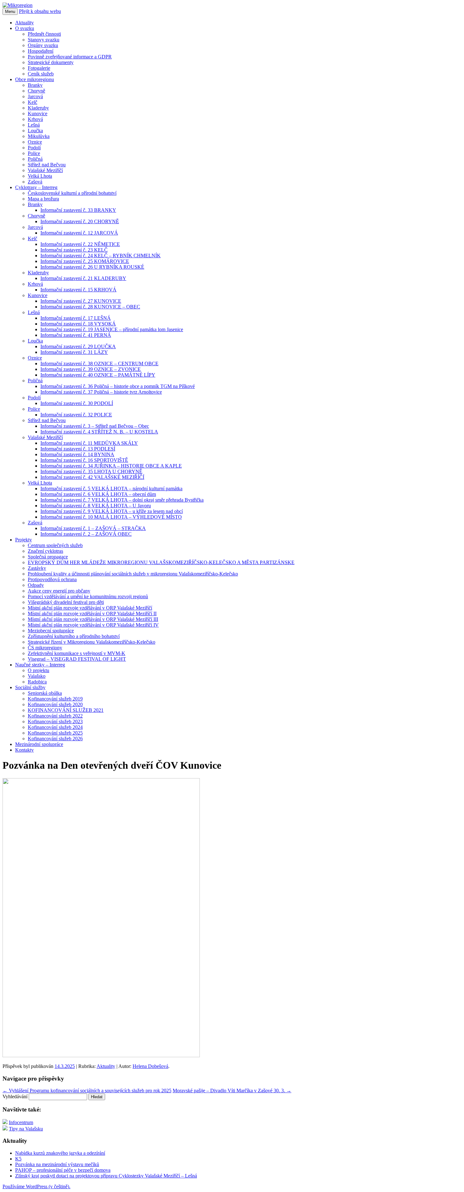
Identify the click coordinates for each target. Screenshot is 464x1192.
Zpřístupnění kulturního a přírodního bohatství (74, 636)
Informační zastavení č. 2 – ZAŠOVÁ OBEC (86, 534)
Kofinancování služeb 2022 (55, 715)
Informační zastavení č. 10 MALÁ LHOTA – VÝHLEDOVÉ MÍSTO (111, 517)
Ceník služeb (41, 73)
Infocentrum (21, 1122)
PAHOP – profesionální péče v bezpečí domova (62, 1170)
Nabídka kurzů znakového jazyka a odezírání (60, 1153)
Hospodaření (40, 51)
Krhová (35, 119)
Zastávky (37, 568)
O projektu (38, 670)
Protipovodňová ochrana (52, 579)
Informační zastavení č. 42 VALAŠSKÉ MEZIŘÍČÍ (92, 477)
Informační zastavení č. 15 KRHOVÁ (78, 289)
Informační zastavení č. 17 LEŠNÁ (75, 318)
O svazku (24, 28)
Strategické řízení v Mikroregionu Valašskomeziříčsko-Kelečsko (91, 642)
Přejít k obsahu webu (40, 11)
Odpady (36, 585)
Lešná (34, 125)
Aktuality (24, 22)
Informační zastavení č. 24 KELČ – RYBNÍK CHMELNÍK (100, 255)
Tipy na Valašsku (26, 1128)
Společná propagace (48, 556)
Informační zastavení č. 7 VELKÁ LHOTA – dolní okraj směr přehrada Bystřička (122, 500)
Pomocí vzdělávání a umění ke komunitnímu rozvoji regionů (88, 596)
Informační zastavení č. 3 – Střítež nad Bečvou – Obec (94, 426)
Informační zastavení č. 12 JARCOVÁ (79, 232)
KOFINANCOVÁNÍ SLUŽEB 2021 (66, 710)
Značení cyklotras (45, 551)
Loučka (35, 130)
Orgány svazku (43, 45)
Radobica (37, 681)
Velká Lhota (40, 176)
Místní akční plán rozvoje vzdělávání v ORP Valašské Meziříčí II (92, 613)
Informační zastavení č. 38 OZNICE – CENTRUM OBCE (99, 363)
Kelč (32, 102)
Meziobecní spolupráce (51, 630)
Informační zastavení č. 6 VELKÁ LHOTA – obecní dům (98, 494)
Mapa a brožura (43, 198)
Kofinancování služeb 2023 (55, 721)
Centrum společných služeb (55, 545)
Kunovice (37, 113)
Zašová (35, 181)
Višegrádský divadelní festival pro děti (66, 602)
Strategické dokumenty (51, 62)
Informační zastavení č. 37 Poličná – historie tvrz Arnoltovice (101, 392)
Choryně (36, 90)
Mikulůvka (39, 136)
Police (34, 153)
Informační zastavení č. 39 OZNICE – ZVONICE (90, 369)
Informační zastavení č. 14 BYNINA (77, 454)
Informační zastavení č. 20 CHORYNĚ (79, 221)
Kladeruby (38, 107)
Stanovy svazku (43, 39)
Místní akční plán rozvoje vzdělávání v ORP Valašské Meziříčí (90, 608)
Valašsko (36, 676)
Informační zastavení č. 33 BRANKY (78, 210)
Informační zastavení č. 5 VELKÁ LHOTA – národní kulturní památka (111, 488)
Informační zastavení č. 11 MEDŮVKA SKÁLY (89, 443)
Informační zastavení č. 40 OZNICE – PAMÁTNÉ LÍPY (97, 375)
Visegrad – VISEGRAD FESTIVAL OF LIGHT (77, 659)
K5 (18, 1158)
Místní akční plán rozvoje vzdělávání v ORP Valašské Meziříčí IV (93, 625)
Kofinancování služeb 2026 (55, 738)
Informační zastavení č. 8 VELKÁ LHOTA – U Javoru (95, 505)
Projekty (23, 539)
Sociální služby (30, 687)
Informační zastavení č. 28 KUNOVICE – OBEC (90, 306)
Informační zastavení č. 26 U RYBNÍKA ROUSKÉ (92, 267)
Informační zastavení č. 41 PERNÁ (75, 335)
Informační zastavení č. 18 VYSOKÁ (78, 323)
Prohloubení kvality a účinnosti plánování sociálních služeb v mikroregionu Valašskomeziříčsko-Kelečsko (133, 573)
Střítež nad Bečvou (47, 164)
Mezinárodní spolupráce (39, 744)
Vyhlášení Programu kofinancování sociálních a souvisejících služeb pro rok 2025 (87, 1090)
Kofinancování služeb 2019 (55, 698)
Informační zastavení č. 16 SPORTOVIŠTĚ (84, 460)
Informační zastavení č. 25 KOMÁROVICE (84, 261)
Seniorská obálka (45, 693)
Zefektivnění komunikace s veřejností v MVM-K (76, 653)
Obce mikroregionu (34, 79)
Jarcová (35, 96)
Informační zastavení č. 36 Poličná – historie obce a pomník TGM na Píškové (117, 386)
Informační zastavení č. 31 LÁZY (74, 352)
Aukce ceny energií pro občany (59, 590)
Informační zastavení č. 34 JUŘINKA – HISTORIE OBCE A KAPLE (111, 465)
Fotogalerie (39, 68)
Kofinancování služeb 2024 (55, 727)
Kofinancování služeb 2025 (55, 733)
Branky (35, 85)
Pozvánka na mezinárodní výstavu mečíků (57, 1164)
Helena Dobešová (150, 1066)
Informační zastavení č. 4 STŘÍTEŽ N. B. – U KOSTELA (99, 431)
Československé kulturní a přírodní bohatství (72, 193)
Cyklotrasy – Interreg (36, 187)
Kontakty (24, 750)
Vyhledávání (15, 1096)
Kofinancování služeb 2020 (55, 704)
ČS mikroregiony (45, 647)
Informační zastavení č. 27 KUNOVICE (80, 301)
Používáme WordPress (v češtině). (36, 1186)
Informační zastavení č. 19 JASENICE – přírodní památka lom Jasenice (111, 329)
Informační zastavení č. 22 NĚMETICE (80, 244)
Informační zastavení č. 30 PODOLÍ (76, 403)
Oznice (35, 142)
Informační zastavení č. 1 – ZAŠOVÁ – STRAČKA (93, 528)
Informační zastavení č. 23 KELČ (74, 250)
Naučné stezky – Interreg (40, 664)
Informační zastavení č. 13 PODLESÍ (77, 448)
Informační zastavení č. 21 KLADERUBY (83, 278)
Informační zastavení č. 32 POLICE (76, 414)
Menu (10, 11)
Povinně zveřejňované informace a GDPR (70, 56)
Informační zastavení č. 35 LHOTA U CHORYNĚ (91, 471)
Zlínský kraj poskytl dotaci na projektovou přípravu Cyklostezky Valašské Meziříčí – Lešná (106, 1175)
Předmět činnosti (44, 34)
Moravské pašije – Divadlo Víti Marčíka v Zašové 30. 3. (232, 1090)
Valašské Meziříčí (45, 170)
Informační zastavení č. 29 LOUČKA (78, 346)
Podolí (34, 147)
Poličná (35, 159)
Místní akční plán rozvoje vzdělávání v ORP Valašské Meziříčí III (93, 619)
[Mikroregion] (18, 5)
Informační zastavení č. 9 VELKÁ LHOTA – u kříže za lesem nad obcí (111, 511)
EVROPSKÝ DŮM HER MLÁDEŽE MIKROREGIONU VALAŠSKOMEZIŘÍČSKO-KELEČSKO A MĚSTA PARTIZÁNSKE (161, 562)
